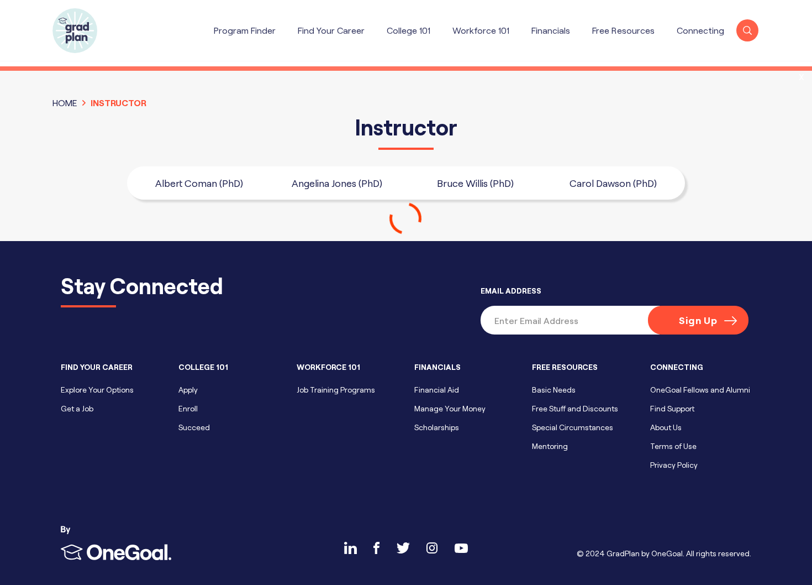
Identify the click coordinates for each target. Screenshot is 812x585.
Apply (188, 389)
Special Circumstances (572, 427)
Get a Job (77, 408)
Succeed (194, 427)
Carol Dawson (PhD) (613, 183)
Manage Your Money (450, 408)
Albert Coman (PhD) (199, 183)
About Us (666, 427)
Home (64, 102)
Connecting (700, 30)
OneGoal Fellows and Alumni (700, 389)
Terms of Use (673, 446)
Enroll (188, 408)
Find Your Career (331, 30)
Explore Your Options (97, 389)
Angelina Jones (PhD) (337, 183)
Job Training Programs (336, 389)
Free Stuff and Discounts (575, 408)
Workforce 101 (480, 30)
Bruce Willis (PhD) (475, 183)
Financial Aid (436, 389)
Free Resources (623, 30)
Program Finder (245, 30)
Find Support (672, 408)
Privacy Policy (674, 464)
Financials (550, 30)
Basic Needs (554, 389)
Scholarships (436, 427)
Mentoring (550, 446)
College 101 (408, 30)
